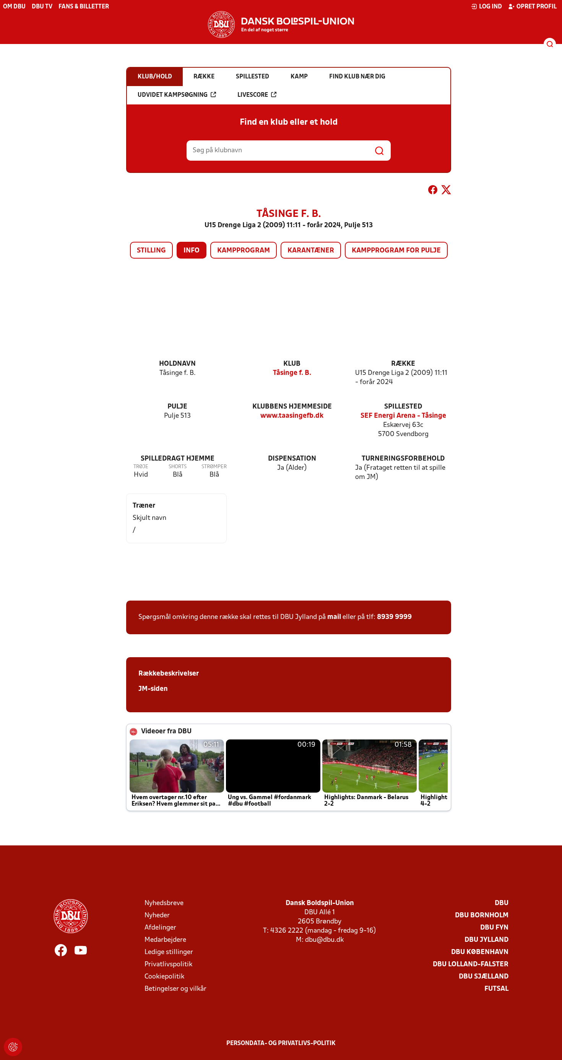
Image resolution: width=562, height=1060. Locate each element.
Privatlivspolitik (168, 964)
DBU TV (42, 7)
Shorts (178, 466)
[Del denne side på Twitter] (446, 191)
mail (334, 617)
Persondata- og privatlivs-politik (281, 1043)
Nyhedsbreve (164, 903)
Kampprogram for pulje (396, 250)
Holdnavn (177, 364)
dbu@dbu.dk (324, 940)
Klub (291, 364)
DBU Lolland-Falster (470, 964)
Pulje (177, 407)
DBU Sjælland (483, 977)
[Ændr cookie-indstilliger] (13, 1047)
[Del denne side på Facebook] (432, 191)
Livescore (252, 95)
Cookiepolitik (164, 977)
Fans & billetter (83, 7)
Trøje (140, 466)
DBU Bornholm (481, 915)
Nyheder (157, 915)
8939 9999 (394, 617)
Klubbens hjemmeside (292, 407)
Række (403, 364)
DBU (501, 903)
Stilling (151, 250)
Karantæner (310, 250)
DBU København (479, 952)
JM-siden (153, 689)
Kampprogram (243, 250)
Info (192, 250)
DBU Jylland (486, 940)
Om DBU (14, 7)
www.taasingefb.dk (291, 416)
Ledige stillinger (169, 952)
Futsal (496, 989)
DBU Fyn (494, 928)
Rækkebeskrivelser (168, 674)
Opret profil (537, 7)
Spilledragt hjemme (177, 459)
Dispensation (292, 459)
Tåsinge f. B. (292, 373)
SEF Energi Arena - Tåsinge (403, 416)
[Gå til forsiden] (281, 24)
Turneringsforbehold (403, 459)
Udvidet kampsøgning (173, 95)
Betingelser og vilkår (175, 989)
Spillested (403, 407)
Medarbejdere (165, 940)
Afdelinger (160, 928)
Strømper (214, 466)
